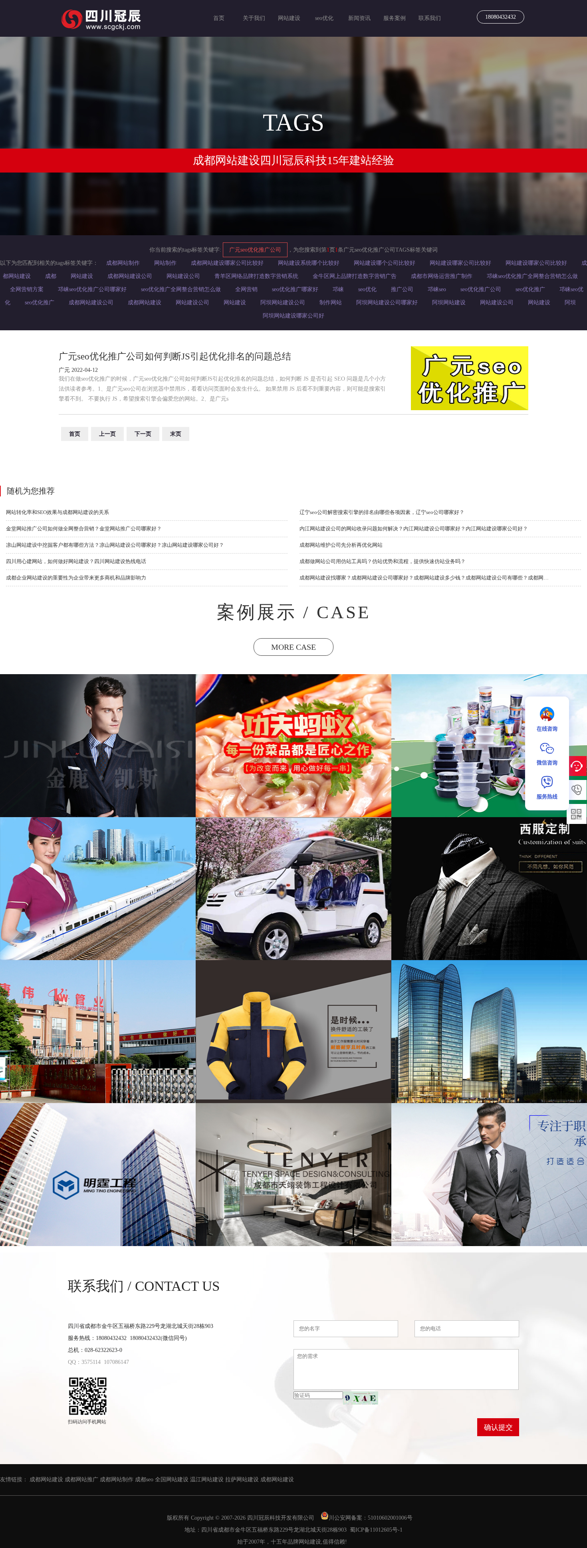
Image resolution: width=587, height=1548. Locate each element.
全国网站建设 (171, 1480)
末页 (175, 434)
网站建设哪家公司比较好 (460, 263)
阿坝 (570, 303)
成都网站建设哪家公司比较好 (227, 263)
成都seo (144, 1480)
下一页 (143, 434)
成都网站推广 (81, 1480)
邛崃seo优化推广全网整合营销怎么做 (532, 276)
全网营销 (246, 289)
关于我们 (254, 18)
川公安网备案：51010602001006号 (371, 1518)
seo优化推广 (530, 289)
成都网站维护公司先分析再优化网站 (341, 545)
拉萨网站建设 (242, 1480)
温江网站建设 (207, 1480)
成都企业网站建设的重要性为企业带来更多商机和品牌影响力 (76, 578)
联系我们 (429, 18)
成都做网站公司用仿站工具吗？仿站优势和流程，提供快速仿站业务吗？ (382, 561)
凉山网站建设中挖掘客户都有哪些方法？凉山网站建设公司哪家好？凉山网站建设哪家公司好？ (115, 545)
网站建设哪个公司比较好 (384, 263)
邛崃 (338, 289)
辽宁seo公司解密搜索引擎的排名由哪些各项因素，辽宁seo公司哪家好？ (381, 512)
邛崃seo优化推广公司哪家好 (92, 289)
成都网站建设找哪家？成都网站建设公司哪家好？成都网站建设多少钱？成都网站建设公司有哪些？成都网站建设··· (426, 578)
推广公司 (402, 289)
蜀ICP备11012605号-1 (376, 1530)
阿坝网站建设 (449, 303)
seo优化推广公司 (480, 289)
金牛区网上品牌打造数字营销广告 (355, 276)
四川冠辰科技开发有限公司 (280, 1518)
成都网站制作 (123, 263)
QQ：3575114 (84, 1362)
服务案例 (394, 18)
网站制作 (165, 263)
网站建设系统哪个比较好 (308, 263)
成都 (50, 276)
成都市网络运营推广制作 (441, 276)
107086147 (116, 1362)
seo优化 (324, 18)
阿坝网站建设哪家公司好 (293, 316)
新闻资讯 (359, 18)
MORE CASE (293, 647)
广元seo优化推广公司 (255, 250)
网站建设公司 (183, 276)
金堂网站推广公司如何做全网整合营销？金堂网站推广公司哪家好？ (84, 529)
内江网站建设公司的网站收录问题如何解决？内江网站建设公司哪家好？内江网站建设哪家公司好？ (413, 529)
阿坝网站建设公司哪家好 (387, 303)
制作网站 (330, 303)
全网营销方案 (27, 289)
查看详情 (98, 783)
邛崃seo (437, 289)
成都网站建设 (144, 303)
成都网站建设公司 (129, 276)
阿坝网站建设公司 (282, 303)
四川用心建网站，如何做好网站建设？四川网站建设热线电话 (76, 561)
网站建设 (289, 18)
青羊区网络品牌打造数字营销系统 (256, 276)
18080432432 (500, 17)
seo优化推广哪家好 (295, 289)
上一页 (107, 434)
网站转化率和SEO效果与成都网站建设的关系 (57, 512)
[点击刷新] (360, 1398)
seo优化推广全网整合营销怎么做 (181, 289)
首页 (218, 18)
